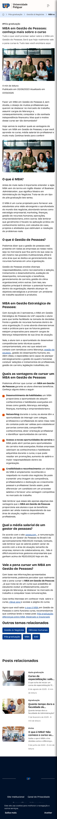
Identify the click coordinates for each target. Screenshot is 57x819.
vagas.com (31, 534)
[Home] (3, 14)
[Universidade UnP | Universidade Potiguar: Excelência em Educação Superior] (15, 6)
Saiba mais (11, 812)
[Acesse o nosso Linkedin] (28, 789)
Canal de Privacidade (39, 797)
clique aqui (15, 602)
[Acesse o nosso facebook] (18, 789)
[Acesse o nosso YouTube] (38, 789)
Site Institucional (15, 797)
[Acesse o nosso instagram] (23, 789)
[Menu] (48, 6)
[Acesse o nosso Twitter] (33, 789)
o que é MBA (32, 607)
